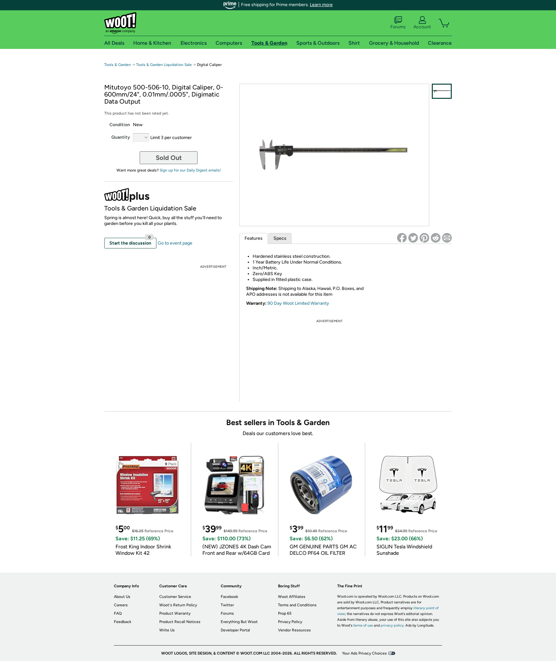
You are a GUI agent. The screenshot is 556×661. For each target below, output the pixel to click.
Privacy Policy (290, 621)
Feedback (122, 621)
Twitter (227, 605)
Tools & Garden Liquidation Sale (164, 64)
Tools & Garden (117, 64)
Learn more (321, 4)
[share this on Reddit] (435, 238)
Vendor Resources (294, 630)
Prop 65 (285, 613)
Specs (279, 238)
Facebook (229, 596)
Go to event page (175, 243)
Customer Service (175, 596)
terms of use (363, 625)
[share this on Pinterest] (424, 238)
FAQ (118, 613)
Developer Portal (235, 630)
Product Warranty (174, 613)
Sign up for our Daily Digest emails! (190, 170)
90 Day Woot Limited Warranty (298, 303)
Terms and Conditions (297, 605)
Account (422, 27)
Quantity (120, 137)
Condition (119, 124)
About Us (122, 596)
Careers (121, 605)
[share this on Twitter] (413, 238)
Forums (398, 27)
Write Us (167, 630)
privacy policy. (392, 625)
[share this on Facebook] (402, 238)
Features (254, 238)
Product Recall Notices (179, 621)
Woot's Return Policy (178, 605)
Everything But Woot (239, 621)
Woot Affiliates (291, 596)
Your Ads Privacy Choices (364, 653)
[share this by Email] (447, 238)
